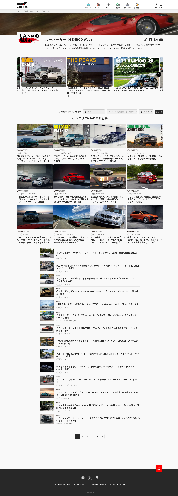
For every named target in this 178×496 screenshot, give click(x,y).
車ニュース (88, 7)
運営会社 (58, 485)
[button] (20, 74)
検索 (156, 7)
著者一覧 (66, 485)
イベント (108, 7)
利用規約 (102, 485)
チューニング (98, 7)
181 (97, 436)
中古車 (118, 7)
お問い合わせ (92, 485)
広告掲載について (79, 485)
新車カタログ (127, 7)
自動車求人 (137, 7)
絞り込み (159, 112)
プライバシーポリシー (116, 485)
